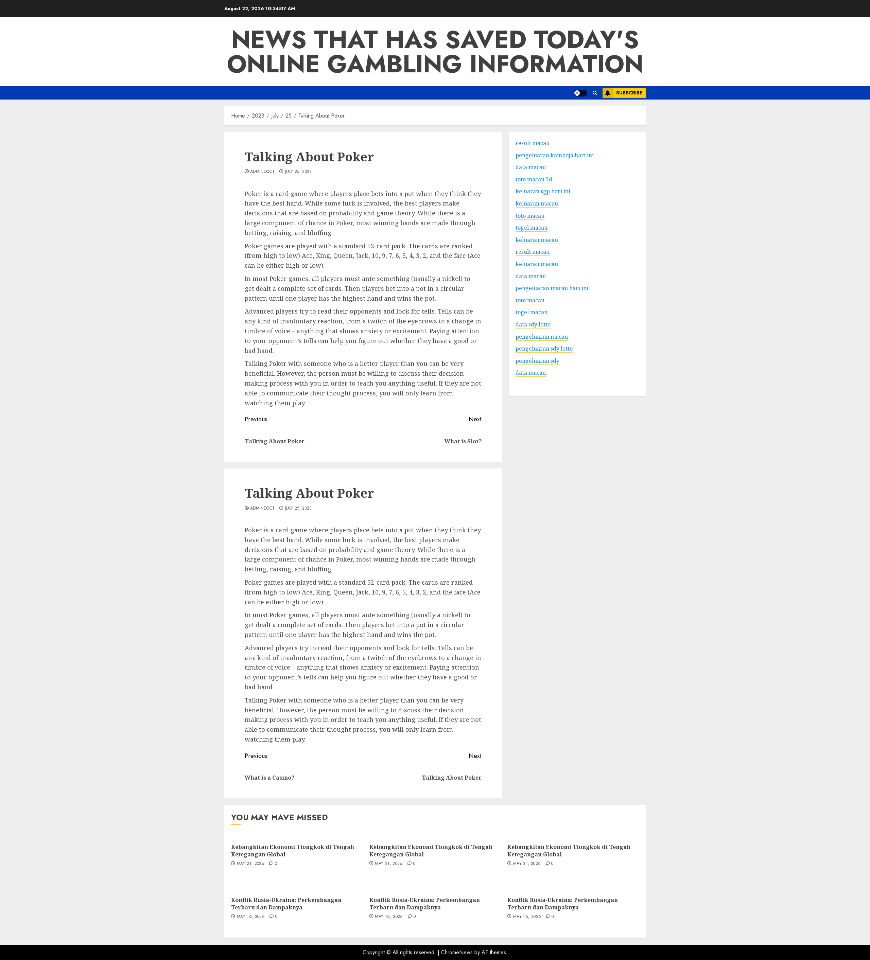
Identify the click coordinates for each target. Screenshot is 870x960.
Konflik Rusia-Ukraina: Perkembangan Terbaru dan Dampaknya (286, 903)
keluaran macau (537, 239)
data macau (531, 372)
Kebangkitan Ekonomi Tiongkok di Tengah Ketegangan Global (292, 850)
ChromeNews (457, 952)
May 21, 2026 (250, 864)
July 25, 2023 (298, 172)
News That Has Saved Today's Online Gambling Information (435, 52)
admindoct (262, 172)
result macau (533, 251)
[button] (595, 93)
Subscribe (629, 92)
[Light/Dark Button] (580, 93)
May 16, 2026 (251, 917)
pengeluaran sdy (537, 360)
